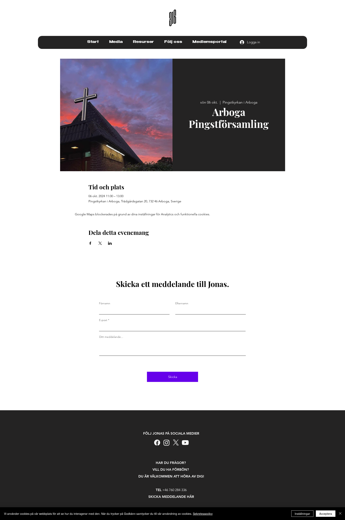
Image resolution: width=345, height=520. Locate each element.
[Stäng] (340, 513)
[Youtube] (185, 443)
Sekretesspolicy (203, 514)
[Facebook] (157, 443)
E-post (103, 320)
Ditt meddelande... (111, 336)
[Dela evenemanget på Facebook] (90, 243)
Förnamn (104, 303)
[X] (176, 443)
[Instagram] (167, 443)
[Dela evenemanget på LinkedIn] (110, 243)
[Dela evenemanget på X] (100, 243)
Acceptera (325, 514)
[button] (116, 42)
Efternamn (181, 303)
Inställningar (302, 514)
